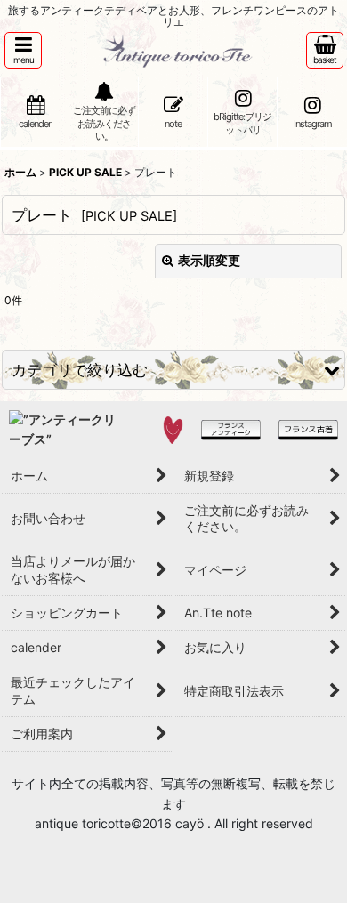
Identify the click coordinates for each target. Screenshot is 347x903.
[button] (23, 50)
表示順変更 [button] (209, 260)
